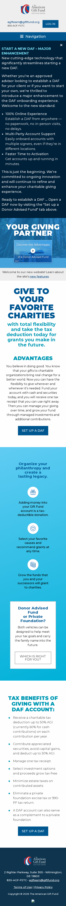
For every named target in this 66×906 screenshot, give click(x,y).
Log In (50, 24)
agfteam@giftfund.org (24, 22)
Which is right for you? (33, 657)
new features (39, 276)
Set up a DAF (33, 430)
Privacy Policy (43, 887)
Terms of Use (23, 887)
